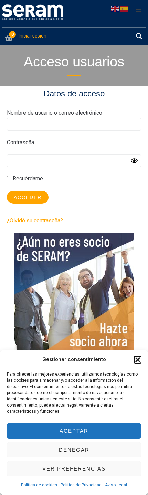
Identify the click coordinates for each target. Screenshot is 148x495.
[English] (115, 8)
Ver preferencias (74, 469)
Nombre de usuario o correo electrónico (54, 112)
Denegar (74, 450)
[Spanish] (124, 8)
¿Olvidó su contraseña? (35, 220)
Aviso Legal (116, 485)
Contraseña (20, 142)
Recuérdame (27, 178)
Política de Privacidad (81, 485)
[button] (137, 359)
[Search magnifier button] (139, 36)
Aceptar (74, 431)
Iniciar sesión (32, 36)
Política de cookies (39, 485)
